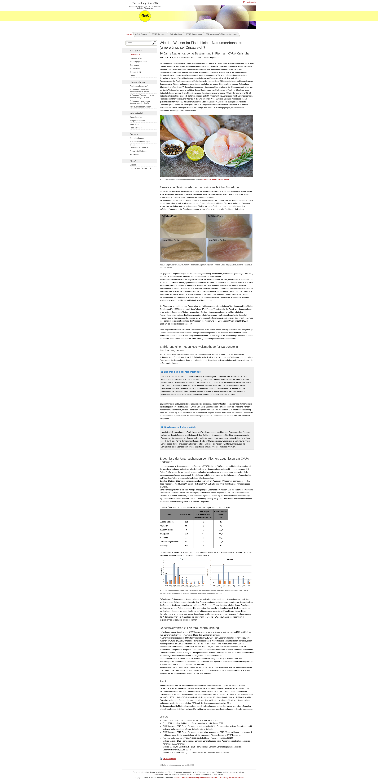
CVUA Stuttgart (141, 34)
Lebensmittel (135, 54)
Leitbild (133, 165)
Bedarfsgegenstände (138, 61)
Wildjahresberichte (137, 121)
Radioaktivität (135, 72)
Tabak (132, 76)
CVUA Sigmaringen (194, 34)
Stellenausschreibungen (140, 142)
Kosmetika (134, 65)
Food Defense (136, 128)
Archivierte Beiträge (138, 151)
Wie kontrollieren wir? (139, 86)
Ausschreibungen (137, 138)
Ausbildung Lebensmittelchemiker (139, 146)
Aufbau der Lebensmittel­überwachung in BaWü (140, 90)
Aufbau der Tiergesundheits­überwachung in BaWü (142, 96)
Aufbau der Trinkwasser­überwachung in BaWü (140, 102)
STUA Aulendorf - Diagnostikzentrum (221, 34)
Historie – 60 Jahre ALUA (140, 168)
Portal (129, 34)
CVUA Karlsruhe (159, 34)
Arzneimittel (135, 68)
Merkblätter (134, 124)
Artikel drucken (169, 759)
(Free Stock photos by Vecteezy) (215, 179)
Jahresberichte (136, 117)
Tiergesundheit (136, 58)
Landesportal (250, 2)
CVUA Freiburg (176, 34)
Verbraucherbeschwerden (140, 107)
